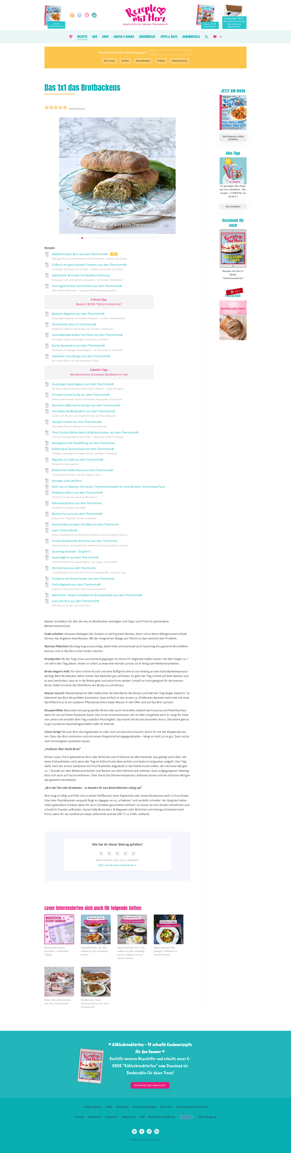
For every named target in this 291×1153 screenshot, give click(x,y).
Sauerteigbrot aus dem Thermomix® (84, 559)
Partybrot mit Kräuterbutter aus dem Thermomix (83, 578)
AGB (142, 1116)
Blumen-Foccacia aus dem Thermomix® (76, 516)
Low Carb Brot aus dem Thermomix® (75, 603)
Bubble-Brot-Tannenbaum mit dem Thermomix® (84, 451)
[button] (206, 37)
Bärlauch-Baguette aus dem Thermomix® (88, 316)
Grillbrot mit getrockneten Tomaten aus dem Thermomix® (88, 267)
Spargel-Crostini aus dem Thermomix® (78, 424)
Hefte (109, 1106)
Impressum (111, 1116)
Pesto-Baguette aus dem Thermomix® (78, 586)
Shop (105, 37)
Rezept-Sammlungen (144, 1106)
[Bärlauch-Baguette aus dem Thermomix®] (117, 175)
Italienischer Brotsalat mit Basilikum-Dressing (86, 277)
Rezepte (82, 37)
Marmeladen (143, 60)
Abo (94, 37)
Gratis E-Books (124, 37)
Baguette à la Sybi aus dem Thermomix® (77, 461)
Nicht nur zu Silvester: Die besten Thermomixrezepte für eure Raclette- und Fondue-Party (108, 487)
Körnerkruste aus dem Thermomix (88, 570)
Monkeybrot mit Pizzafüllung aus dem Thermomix (83, 443)
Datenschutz (129, 1116)
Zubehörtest (147, 37)
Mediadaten (95, 1116)
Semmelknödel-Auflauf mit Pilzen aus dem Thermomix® (87, 337)
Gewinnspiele (191, 37)
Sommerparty (179, 60)
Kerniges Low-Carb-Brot (66, 481)
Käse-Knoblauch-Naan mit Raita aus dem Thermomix (85, 524)
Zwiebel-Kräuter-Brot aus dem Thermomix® (89, 256)
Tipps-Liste (166, 1106)
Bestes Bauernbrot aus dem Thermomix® (86, 348)
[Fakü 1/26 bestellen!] (208, 17)
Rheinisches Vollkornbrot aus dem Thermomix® (82, 472)
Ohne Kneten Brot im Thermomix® (82, 326)
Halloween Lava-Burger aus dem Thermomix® (80, 358)
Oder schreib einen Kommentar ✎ (117, 865)
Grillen (125, 60)
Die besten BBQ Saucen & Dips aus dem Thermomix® (85, 405)
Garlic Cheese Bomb (89, 532)
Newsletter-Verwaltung (161, 1116)
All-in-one (109, 60)
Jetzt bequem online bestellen (233, 138)
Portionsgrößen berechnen (191, 1106)
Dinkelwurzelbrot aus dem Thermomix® (77, 494)
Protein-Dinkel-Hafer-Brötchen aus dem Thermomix (89, 543)
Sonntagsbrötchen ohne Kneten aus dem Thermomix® (86, 288)
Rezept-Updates (93, 1106)
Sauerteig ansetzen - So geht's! (71, 551)
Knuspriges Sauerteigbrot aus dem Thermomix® (87, 386)
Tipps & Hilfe (168, 37)
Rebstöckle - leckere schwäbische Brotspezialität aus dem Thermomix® (96, 595)
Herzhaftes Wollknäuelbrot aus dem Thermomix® (84, 413)
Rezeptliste (122, 1106)
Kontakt (79, 1116)
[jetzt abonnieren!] (54, 15)
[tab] (78, 238)
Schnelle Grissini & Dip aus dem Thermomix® (86, 397)
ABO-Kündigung (207, 1116)
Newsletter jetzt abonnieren (150, 1085)
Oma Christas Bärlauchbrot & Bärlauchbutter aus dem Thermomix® (94, 434)
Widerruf (187, 1116)
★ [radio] (101, 853)
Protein (161, 60)
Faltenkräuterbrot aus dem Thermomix (76, 505)
